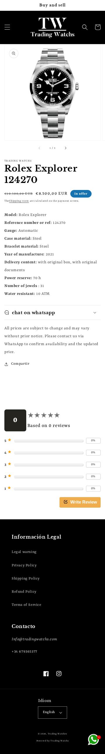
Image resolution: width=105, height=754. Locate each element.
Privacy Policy (24, 565)
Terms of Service (26, 605)
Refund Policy (24, 592)
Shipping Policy (26, 579)
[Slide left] (39, 148)
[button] (7, 27)
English (49, 712)
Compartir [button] (20, 364)
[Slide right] (65, 148)
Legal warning (24, 552)
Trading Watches (57, 734)
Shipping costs (19, 201)
